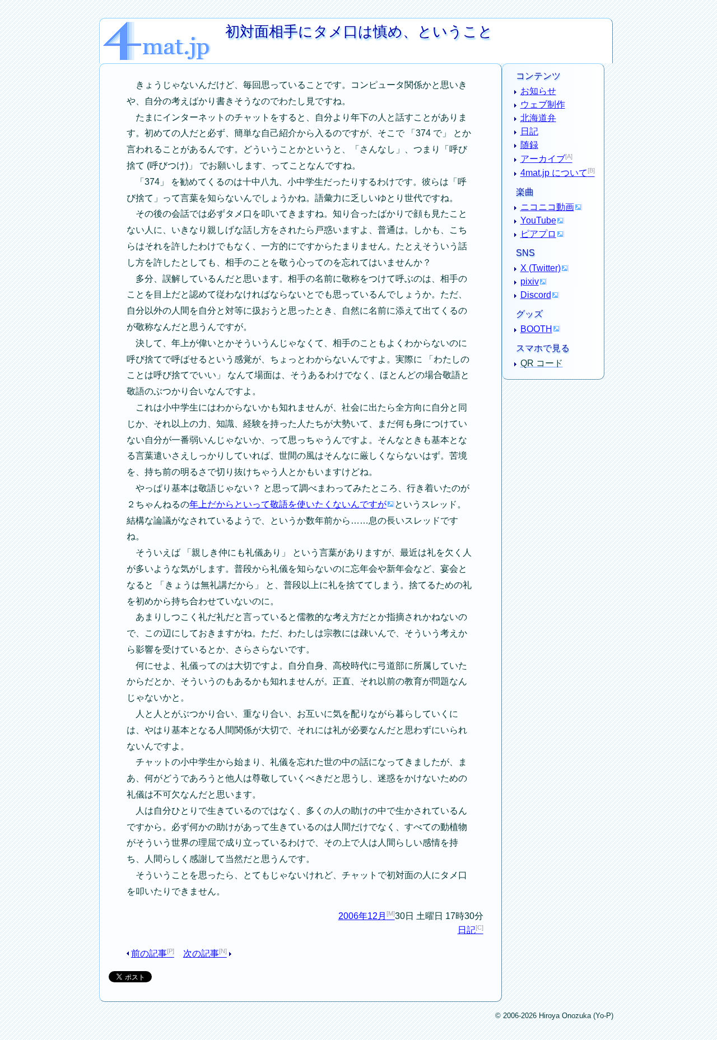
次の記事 (201, 953)
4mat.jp (164, 26)
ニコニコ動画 (547, 207)
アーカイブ (542, 159)
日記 (467, 930)
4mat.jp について (554, 173)
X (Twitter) (540, 268)
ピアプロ (538, 234)
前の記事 (149, 953)
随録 (529, 145)
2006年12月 (362, 916)
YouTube (538, 220)
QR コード (541, 363)
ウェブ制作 (542, 104)
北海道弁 (538, 118)
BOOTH (536, 329)
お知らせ (538, 91)
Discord (535, 295)
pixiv (529, 281)
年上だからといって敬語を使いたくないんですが (288, 504)
